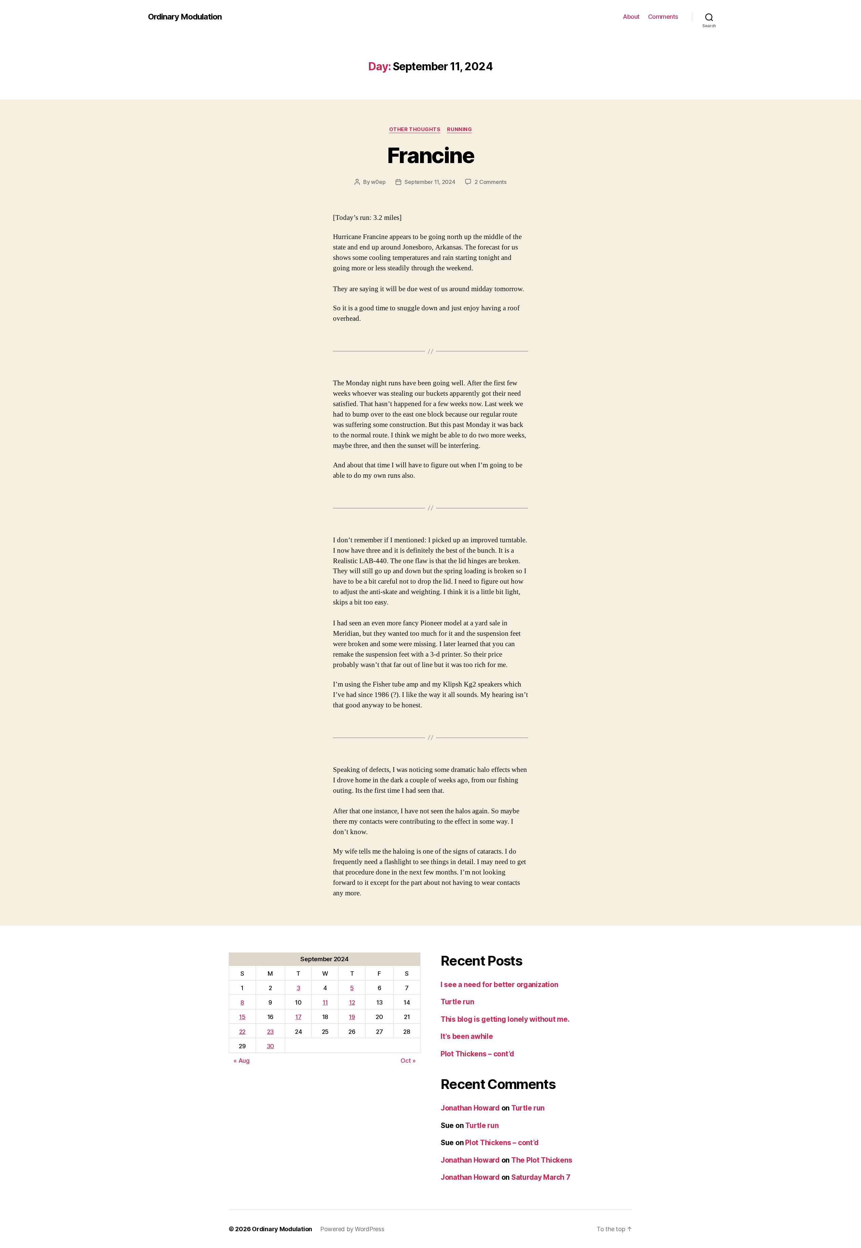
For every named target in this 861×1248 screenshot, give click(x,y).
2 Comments (490, 182)
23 (270, 1031)
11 (325, 1002)
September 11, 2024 (430, 182)
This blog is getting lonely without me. (505, 1019)
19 (352, 1016)
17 (298, 1016)
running (459, 129)
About (631, 16)
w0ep (378, 182)
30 (270, 1046)
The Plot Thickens (541, 1160)
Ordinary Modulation (185, 17)
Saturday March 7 (540, 1177)
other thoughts (415, 129)
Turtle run (457, 1002)
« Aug (241, 1060)
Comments (663, 16)
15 (242, 1016)
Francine (430, 155)
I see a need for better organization (499, 984)
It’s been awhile (467, 1036)
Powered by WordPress (352, 1229)
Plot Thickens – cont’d (477, 1054)
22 (242, 1031)
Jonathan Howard (470, 1108)
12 (352, 1002)
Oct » (408, 1060)
